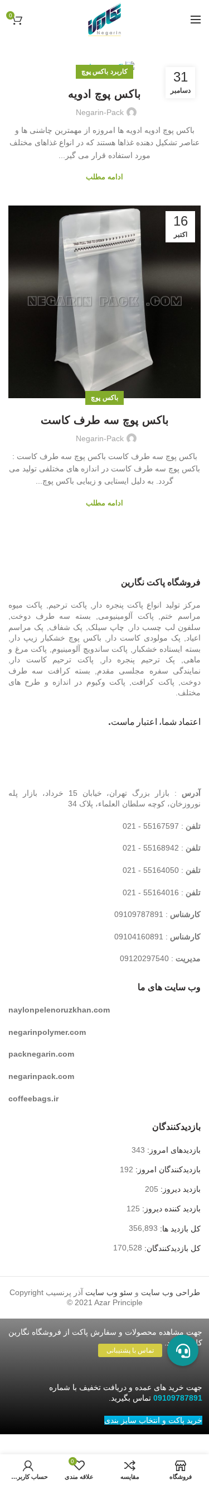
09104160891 (138, 936)
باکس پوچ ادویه (104, 94)
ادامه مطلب (104, 176)
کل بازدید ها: (179, 1228)
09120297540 (144, 958)
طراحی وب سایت (170, 1292)
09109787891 (138, 914)
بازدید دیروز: (179, 1189)
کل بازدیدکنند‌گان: (171, 1248)
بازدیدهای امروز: (173, 1149)
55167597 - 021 (151, 826)
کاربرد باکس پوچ (104, 71)
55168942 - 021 (151, 847)
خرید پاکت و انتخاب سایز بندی (153, 1420)
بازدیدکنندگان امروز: (167, 1169)
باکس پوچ (104, 398)
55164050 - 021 (151, 870)
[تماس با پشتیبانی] (182, 1350)
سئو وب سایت (109, 1292)
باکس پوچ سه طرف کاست (105, 420)
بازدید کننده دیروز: (170, 1208)
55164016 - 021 (151, 892)
